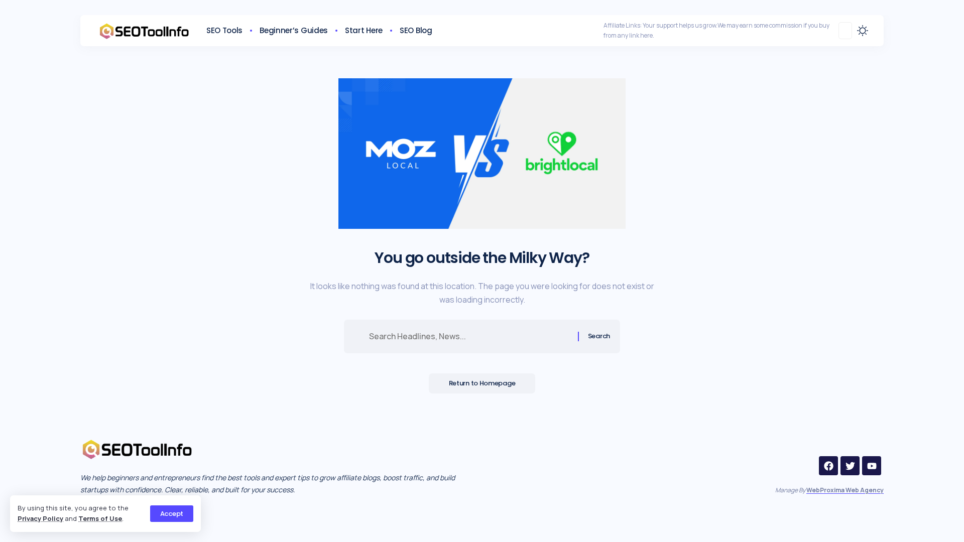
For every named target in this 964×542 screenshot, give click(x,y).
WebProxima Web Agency (845, 490)
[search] (845, 31)
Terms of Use (100, 518)
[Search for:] (470, 336)
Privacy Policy (40, 518)
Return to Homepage (482, 383)
